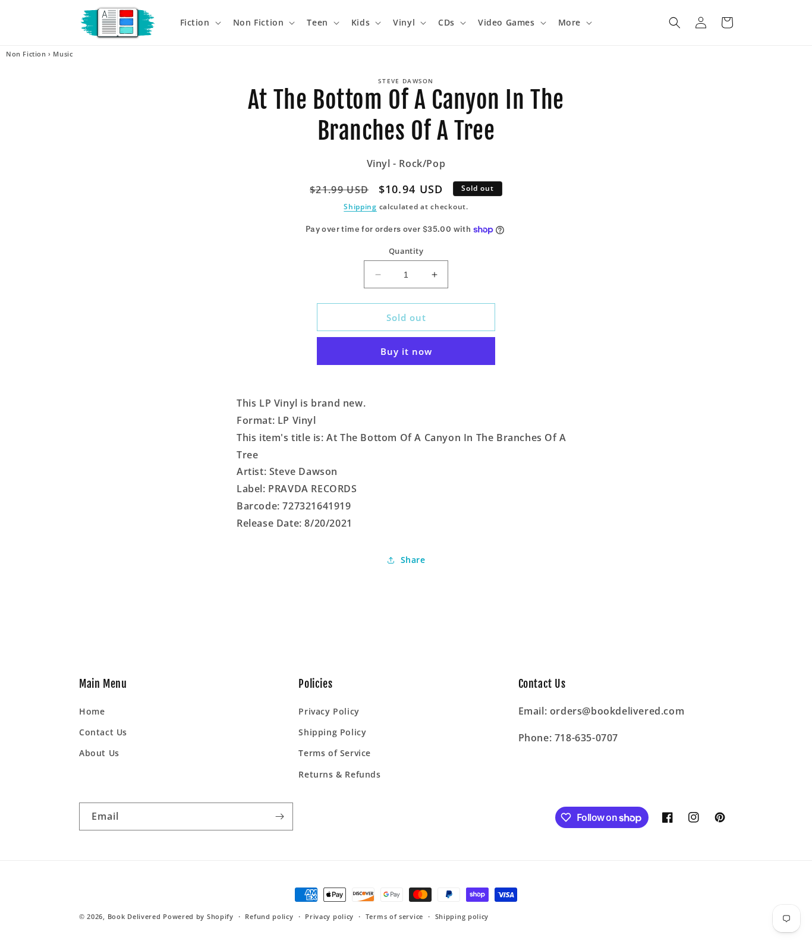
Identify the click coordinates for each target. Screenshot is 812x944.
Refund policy (269, 916)
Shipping (360, 207)
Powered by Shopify (198, 916)
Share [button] (413, 559)
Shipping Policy (332, 732)
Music (63, 54)
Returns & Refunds (339, 774)
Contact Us (103, 732)
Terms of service (394, 916)
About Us (99, 753)
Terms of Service (334, 753)
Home (92, 711)
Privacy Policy (328, 711)
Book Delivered (134, 916)
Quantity (406, 251)
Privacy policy (329, 916)
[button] (199, 22)
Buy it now (406, 351)
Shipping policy (462, 916)
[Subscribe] (279, 816)
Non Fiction (26, 54)
